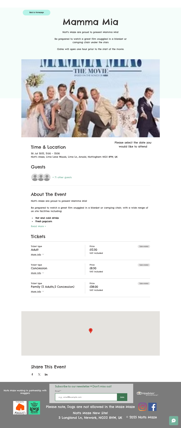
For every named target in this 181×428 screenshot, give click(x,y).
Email (57, 391)
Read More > (38, 226)
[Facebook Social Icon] (152, 407)
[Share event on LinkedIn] (46, 374)
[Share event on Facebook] (32, 374)
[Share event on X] (39, 374)
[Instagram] (142, 407)
